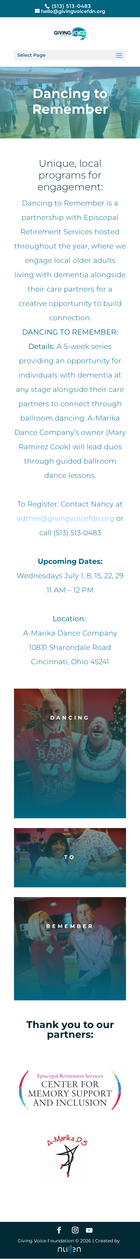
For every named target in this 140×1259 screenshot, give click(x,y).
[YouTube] (89, 1230)
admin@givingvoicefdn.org (65, 518)
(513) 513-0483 (70, 6)
